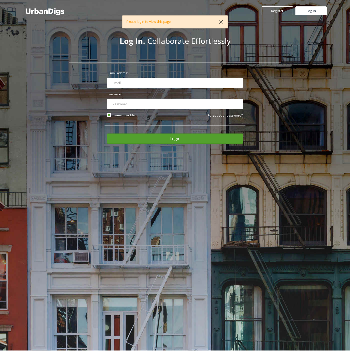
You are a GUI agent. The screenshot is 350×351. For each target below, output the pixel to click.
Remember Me (124, 115)
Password (115, 94)
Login (175, 138)
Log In (311, 10)
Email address (118, 73)
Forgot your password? (225, 115)
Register (277, 10)
